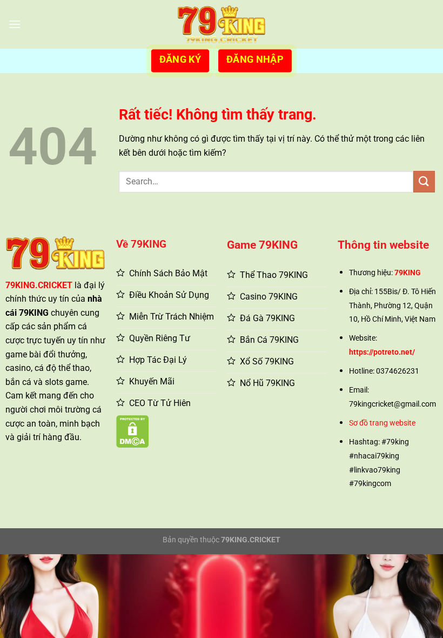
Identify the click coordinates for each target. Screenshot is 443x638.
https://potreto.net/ (382, 352)
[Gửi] (424, 181)
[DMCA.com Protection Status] (132, 431)
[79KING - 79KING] (221, 24)
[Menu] (14, 24)
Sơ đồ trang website (382, 423)
